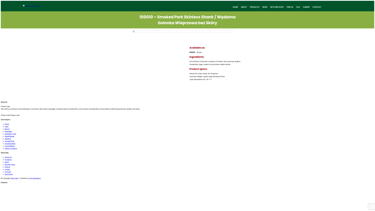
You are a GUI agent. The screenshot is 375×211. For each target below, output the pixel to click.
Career (306, 7)
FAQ (298, 7)
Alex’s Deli (14, 178)
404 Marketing (35, 178)
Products (254, 7)
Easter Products (11, 148)
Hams (7, 124)
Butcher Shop (277, 7)
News (264, 7)
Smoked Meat (10, 144)
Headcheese (9, 136)
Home (235, 7)
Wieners (8, 139)
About (244, 7)
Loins (6, 126)
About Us (8, 157)
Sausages (8, 131)
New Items (9, 174)
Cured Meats (10, 146)
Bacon (7, 129)
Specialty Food (10, 134)
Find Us (290, 7)
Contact (316, 7)
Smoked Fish (9, 141)
